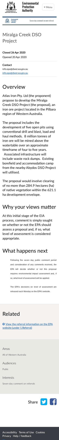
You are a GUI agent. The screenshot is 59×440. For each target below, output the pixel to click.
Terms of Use (26, 432)
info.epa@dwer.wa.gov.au (15, 72)
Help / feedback (22, 435)
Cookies (40, 432)
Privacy (6, 435)
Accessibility (9, 432)
